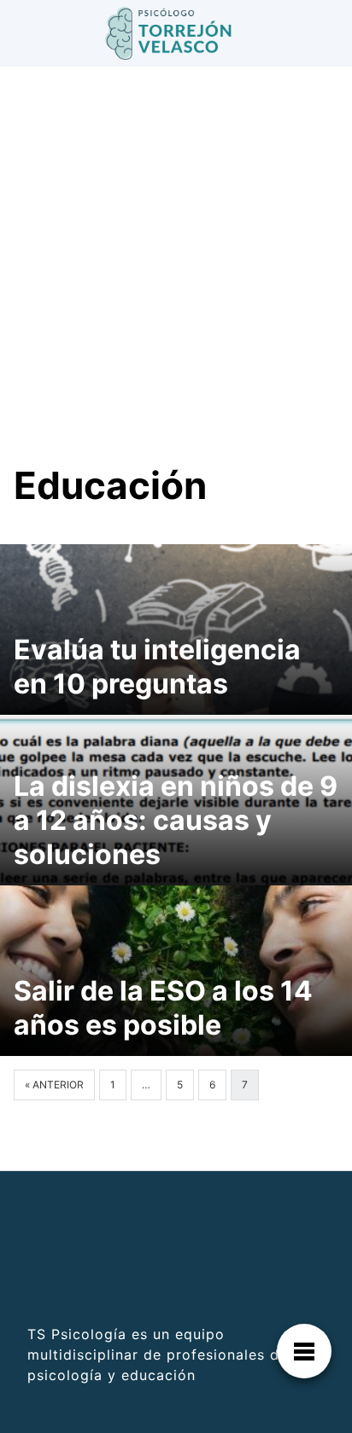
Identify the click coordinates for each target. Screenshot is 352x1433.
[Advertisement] (176, 278)
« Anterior (54, 1084)
